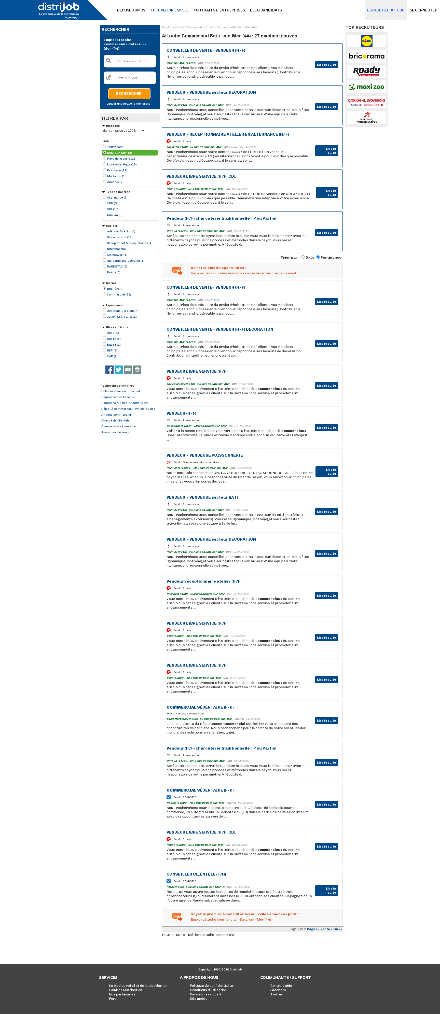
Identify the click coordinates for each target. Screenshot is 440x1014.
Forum (114, 999)
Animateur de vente (115, 432)
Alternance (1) (117, 197)
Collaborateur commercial (120, 391)
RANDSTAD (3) (117, 266)
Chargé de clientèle (115, 420)
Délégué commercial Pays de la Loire (128, 409)
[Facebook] (109, 369)
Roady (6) (113, 272)
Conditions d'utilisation (208, 990)
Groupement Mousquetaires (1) (130, 243)
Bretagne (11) (117, 170)
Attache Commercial (188, 27)
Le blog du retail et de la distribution (138, 986)
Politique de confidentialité (211, 986)
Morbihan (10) (117, 176)
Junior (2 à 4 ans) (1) (122, 316)
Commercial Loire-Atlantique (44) (125, 403)
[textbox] (130, 61)
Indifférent (115, 147)
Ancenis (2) (115, 182)
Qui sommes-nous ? (205, 994)
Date (310, 257)
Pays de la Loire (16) (121, 158)
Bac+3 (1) (114, 344)
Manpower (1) (117, 255)
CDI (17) (113, 209)
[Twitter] (119, 369)
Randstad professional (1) (125, 260)
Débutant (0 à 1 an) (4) (123, 311)
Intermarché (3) (118, 249)
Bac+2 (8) (114, 339)
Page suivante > (320, 929)
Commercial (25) (119, 294)
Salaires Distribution (125, 990)
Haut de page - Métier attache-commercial (198, 935)
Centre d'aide (281, 986)
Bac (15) (113, 333)
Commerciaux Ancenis (117, 397)
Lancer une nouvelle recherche (128, 103)
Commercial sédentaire (118, 426)
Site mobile (199, 999)
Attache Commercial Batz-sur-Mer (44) (230, 27)
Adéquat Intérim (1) (121, 231)
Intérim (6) (114, 215)
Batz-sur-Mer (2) (119, 152)
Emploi (166, 27)
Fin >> (338, 929)
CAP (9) (112, 356)
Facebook (278, 990)
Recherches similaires (117, 385)
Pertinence (331, 257)
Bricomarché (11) (120, 237)
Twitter (276, 994)
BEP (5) (112, 350)
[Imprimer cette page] (137, 369)
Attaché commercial (116, 414)
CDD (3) (112, 203)
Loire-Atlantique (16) (122, 164)
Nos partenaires (122, 994)
